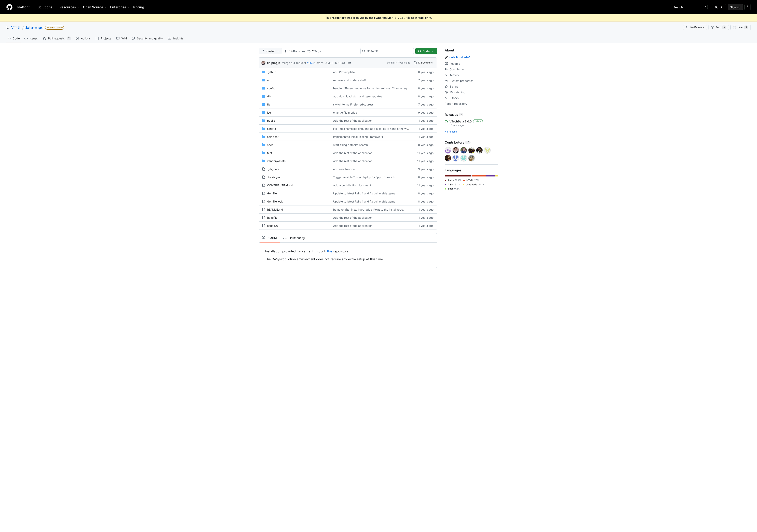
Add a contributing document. (352, 185)
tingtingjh (273, 62)
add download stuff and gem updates (357, 96)
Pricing (138, 7)
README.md (275, 209)
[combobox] (388, 51)
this (329, 251)
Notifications (697, 27)
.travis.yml (273, 177)
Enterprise (118, 7)
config (271, 88)
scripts (271, 128)
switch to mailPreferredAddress (353, 104)
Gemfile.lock (275, 201)
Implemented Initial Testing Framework (358, 136)
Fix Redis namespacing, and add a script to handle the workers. (374, 128)
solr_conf (273, 136)
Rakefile (272, 217)
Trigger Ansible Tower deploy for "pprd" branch (363, 177)
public (271, 120)
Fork (720, 27)
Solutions (45, 7)
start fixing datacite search (350, 145)
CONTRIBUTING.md (280, 185)
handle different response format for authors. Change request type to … (379, 88)
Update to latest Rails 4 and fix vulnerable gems (364, 193)
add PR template (344, 72)
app (269, 80)
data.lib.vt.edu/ (459, 57)
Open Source (93, 7)
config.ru (273, 225)
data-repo (34, 27)
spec (270, 145)
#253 (310, 62)
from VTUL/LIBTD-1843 (329, 62)
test (269, 153)
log (269, 112)
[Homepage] (9, 7)
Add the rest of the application (352, 120)
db (269, 96)
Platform (24, 7)
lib (268, 104)
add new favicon (344, 169)
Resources (68, 7)
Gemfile (272, 193)
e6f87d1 (391, 62)
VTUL (16, 27)
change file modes (345, 112)
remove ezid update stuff (349, 80)
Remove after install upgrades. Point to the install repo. (368, 209)
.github (271, 72)
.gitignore (273, 169)
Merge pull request (294, 62)
